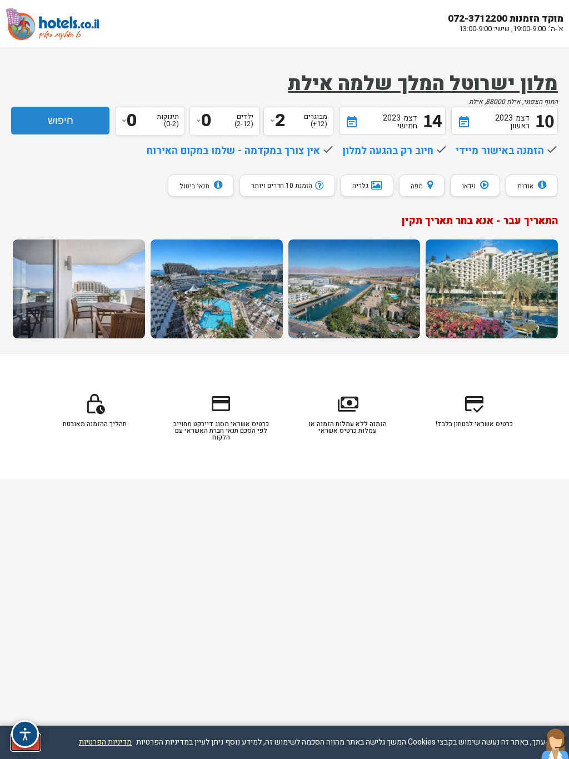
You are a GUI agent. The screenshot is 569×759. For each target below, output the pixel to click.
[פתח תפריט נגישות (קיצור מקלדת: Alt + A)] (25, 734)
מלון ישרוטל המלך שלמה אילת (423, 83)
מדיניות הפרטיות (105, 742)
